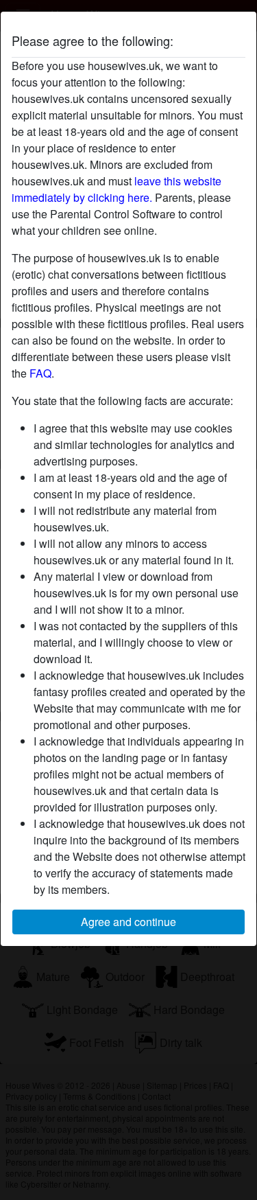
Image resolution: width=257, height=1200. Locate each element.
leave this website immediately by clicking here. (116, 189)
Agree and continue (128, 922)
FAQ (40, 373)
